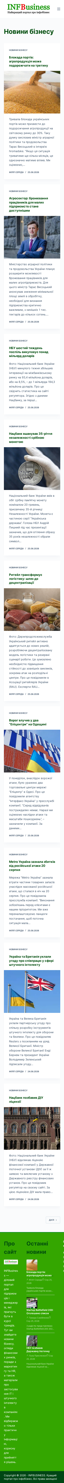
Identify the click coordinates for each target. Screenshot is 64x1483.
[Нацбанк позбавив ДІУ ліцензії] (32, 1128)
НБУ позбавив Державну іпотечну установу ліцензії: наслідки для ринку (38, 1352)
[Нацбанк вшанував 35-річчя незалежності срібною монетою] (32, 468)
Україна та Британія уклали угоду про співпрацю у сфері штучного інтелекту (31, 960)
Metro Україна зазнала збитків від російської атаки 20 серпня (32, 866)
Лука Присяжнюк (37, 1355)
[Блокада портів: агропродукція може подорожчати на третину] (32, 92)
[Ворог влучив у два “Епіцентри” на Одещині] (32, 751)
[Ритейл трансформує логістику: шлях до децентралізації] (32, 609)
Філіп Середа (35, 1279)
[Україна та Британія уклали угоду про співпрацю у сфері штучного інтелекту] (32, 991)
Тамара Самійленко (39, 1317)
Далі (51, 1220)
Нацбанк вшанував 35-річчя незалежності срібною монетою (30, 438)
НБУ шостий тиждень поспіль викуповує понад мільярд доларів (28, 352)
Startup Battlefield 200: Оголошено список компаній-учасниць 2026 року (39, 1314)
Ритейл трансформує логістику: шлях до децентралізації (25, 579)
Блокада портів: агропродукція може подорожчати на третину (28, 61)
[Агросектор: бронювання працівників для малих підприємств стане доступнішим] (32, 237)
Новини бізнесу (18, 50)
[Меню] (58, 9)
